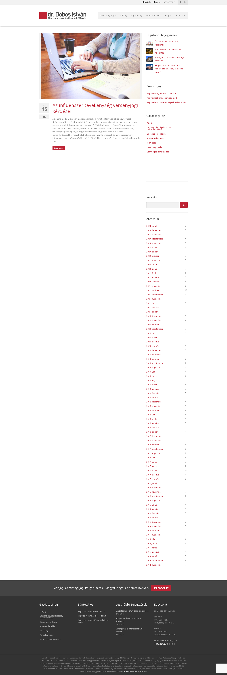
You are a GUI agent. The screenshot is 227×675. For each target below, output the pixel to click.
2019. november (153, 354)
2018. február (152, 427)
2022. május (151, 268)
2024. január (152, 226)
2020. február (152, 346)
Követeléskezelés (155, 138)
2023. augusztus (154, 243)
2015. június (151, 543)
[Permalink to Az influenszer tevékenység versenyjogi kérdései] (90, 66)
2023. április (151, 247)
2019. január (152, 397)
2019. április (151, 384)
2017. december (153, 436)
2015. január (152, 556)
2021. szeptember (154, 294)
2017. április (151, 470)
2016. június (151, 504)
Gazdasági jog (107, 15)
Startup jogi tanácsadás (158, 151)
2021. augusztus (154, 298)
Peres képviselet (155, 147)
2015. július (151, 539)
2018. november (153, 406)
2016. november (153, 491)
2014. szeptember (154, 560)
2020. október (152, 324)
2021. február (152, 307)
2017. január (152, 483)
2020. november (153, 320)
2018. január (152, 431)
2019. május (151, 380)
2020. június (151, 333)
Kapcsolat (180, 15)
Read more (58, 148)
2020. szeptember (154, 328)
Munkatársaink (153, 15)
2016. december (153, 487)
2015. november (153, 526)
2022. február (152, 281)
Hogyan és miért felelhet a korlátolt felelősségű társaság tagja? (169, 68)
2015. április (151, 547)
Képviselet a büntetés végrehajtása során (166, 102)
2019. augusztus (154, 367)
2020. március (152, 341)
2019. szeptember (154, 363)
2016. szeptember (154, 496)
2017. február (152, 479)
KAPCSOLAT (161, 588)
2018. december (153, 401)
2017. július (151, 457)
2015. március (152, 551)
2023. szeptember (154, 238)
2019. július (151, 371)
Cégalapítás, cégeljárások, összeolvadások (159, 128)
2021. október (152, 290)
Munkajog (151, 142)
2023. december (153, 230)
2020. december (153, 316)
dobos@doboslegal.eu (166, 640)
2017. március (152, 474)
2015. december (153, 522)
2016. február (152, 513)
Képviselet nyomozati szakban (161, 93)
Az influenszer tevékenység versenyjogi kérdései (95, 108)
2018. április (151, 419)
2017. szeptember (154, 449)
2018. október (152, 410)
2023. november (153, 234)
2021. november (153, 286)
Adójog (123, 15)
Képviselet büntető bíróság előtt (162, 97)
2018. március (152, 423)
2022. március (152, 277)
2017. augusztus (154, 453)
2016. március (152, 509)
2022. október (152, 255)
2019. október (152, 359)
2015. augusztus (154, 534)
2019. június (151, 376)
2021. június (151, 303)
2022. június (151, 264)
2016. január (152, 517)
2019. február (152, 393)
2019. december (153, 350)
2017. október (152, 444)
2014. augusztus (154, 564)
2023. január (152, 251)
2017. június (151, 461)
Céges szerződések (156, 133)
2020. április (151, 337)
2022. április (151, 273)
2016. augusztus (154, 500)
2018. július (151, 414)
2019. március (152, 389)
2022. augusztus (154, 260)
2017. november (153, 440)
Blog (167, 15)
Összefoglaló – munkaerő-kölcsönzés (132, 611)
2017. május (151, 466)
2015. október (152, 530)
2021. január (152, 311)
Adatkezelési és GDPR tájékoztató (133, 671)
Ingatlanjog (136, 15)
